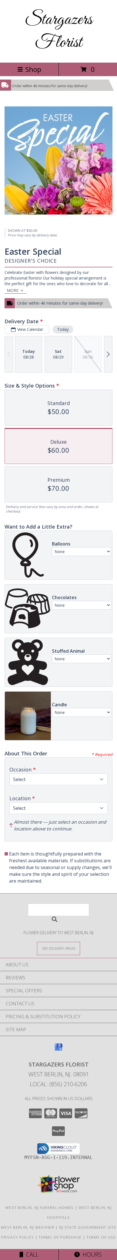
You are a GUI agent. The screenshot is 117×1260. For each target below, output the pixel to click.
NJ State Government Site (87, 1227)
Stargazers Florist (58, 31)
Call (31, 1254)
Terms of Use (101, 1237)
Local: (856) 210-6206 (58, 1084)
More (12, 290)
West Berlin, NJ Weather (27, 1227)
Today (63, 329)
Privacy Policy (17, 1237)
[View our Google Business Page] (58, 1049)
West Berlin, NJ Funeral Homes (39, 1207)
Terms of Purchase (60, 1237)
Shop (33, 69)
